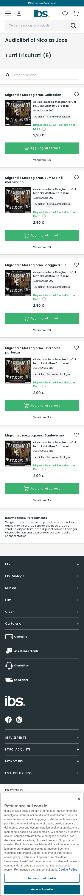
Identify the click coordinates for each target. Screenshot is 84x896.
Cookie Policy (68, 869)
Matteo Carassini (56, 106)
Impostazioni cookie (42, 878)
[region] (42, 844)
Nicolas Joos (45, 102)
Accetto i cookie (42, 889)
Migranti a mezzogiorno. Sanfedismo (34, 435)
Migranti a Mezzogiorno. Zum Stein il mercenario (34, 180)
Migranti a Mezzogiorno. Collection (33, 95)
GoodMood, (40, 110)
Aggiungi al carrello (45, 148)
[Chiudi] (79, 799)
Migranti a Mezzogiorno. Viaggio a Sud (36, 265)
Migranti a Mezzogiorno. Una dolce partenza (33, 350)
